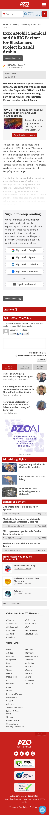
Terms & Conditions (15, 707)
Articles (9, 653)
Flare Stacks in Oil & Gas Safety (32, 478)
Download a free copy (24, 135)
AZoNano (10, 620)
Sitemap (9, 717)
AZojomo (28, 670)
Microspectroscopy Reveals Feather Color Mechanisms (22, 532)
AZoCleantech (12, 627)
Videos (9, 670)
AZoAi (27, 627)
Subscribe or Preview (23, 568)
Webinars (29, 649)
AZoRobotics (11, 623)
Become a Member (14, 694)
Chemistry (24, 24)
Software (10, 683)
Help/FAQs (29, 680)
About (8, 687)
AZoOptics (10, 630)
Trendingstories (39, 367)
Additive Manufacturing (24, 565)
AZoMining (11, 637)
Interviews (29, 653)
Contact (9, 700)
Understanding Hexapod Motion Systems (20, 508)
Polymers (18, 591)
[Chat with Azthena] (42, 810)
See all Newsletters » (12, 603)
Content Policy (12, 720)
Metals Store (11, 677)
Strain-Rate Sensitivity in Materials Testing (21, 545)
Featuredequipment (24, 367)
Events (9, 673)
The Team (29, 683)
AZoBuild (10, 634)
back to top (40, 734)
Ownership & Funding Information (15, 725)
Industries (29, 666)
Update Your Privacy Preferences (25, 807)
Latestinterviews (9, 367)
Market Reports (31, 656)
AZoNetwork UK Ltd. (16, 526)
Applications (30, 663)
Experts (28, 677)
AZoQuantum (30, 623)
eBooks (9, 666)
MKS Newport (13, 513)
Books (8, 663)
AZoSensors (30, 620)
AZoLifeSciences (32, 634)
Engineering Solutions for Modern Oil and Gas (33, 465)
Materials (29, 659)
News (15, 24)
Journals (9, 680)
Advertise (10, 704)
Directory (10, 656)
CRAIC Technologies (15, 538)
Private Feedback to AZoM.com (32, 355)
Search (9, 690)
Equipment (11, 659)
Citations (9, 309)
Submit (41, 359)
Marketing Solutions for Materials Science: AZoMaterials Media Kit (21, 520)
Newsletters (11, 697)
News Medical (31, 630)
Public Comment (38, 353)
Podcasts (28, 673)
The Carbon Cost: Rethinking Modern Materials (29, 491)
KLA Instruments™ (15, 550)
